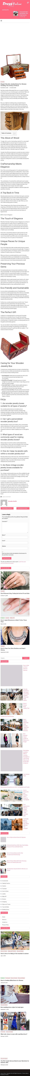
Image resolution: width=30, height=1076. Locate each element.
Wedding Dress (5, 909)
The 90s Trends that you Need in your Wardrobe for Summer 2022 (15, 1061)
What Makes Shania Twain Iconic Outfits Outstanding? (8, 508)
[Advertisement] (15, 37)
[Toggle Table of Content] (13, 133)
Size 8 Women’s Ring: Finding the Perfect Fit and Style (15, 593)
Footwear (4, 888)
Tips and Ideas (5, 907)
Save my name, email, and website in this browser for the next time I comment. (14, 554)
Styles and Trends (6, 904)
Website (4, 546)
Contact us (4, 922)
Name (4, 535)
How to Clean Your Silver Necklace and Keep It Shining (13, 649)
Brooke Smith (13, 87)
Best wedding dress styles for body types (12, 1007)
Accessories (5, 880)
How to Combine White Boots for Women (12, 980)
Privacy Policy (5, 924)
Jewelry (2, 81)
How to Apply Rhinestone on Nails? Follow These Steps (14, 620)
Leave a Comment (6, 496)
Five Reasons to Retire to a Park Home (23, 508)
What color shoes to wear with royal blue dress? (14, 1034)
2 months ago (20, 16)
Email (3, 540)
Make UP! (12, 617)
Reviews (4, 899)
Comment (4, 521)
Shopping (4, 901)
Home (3, 917)
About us (4, 919)
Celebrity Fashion (6, 883)
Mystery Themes (5, 1074)
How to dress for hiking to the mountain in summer (15, 953)
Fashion (2, 617)
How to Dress (5, 891)
